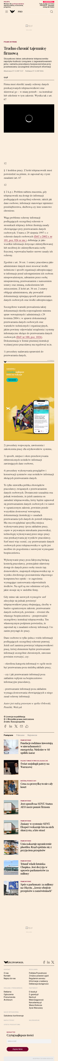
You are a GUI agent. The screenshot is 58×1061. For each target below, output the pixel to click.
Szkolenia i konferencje (14, 1016)
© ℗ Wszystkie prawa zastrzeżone (19, 719)
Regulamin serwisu (37, 978)
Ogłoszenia (8, 994)
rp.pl (6, 77)
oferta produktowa (12, 1025)
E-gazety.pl (33, 994)
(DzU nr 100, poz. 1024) (29, 337)
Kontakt (7, 976)
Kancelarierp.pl (35, 1002)
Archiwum (8, 1000)
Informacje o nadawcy (38, 981)
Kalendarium (34, 1020)
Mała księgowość (36, 1000)
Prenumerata (9, 997)
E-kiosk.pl (33, 992)
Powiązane (8, 735)
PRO (20, 11)
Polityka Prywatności (38, 973)
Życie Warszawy (36, 1008)
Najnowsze (32, 735)
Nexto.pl (32, 997)
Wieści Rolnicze (35, 1005)
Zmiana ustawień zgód (39, 976)
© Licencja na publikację (14, 717)
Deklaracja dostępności (39, 984)
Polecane (20, 735)
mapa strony (9, 1020)
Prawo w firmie (10, 42)
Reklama (7, 992)
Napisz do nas (10, 978)
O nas (6, 973)
